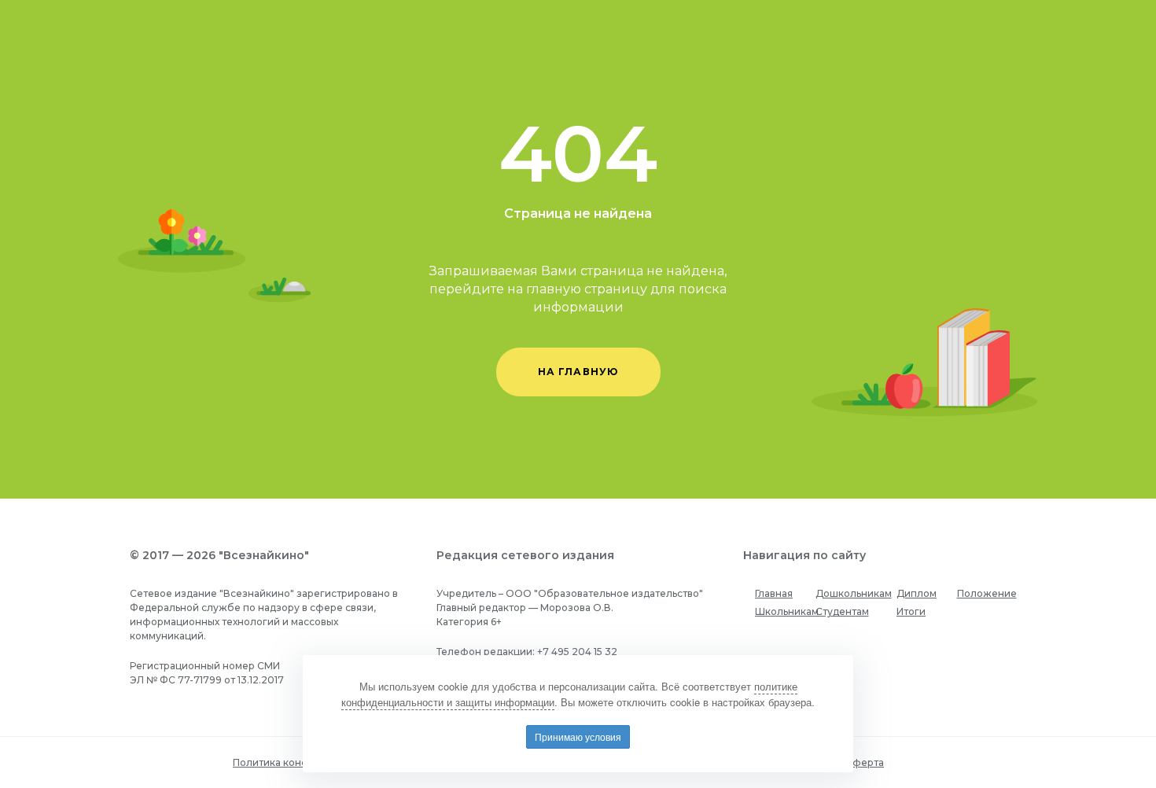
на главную (578, 371)
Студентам (842, 611)
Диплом (916, 593)
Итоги (911, 611)
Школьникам (787, 611)
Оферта (864, 762)
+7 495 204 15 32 (577, 651)
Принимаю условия (578, 736)
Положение (987, 593)
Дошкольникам (853, 593)
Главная (774, 593)
